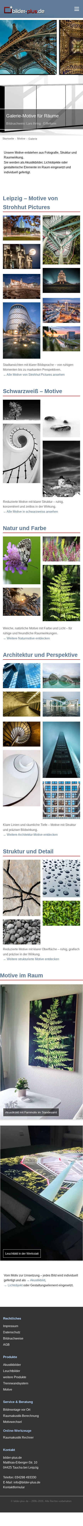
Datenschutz (11, 1332)
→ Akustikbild (35, 1280)
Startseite (8, 138)
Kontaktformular (14, 1487)
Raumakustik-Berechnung (21, 1415)
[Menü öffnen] (76, 9)
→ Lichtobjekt (13, 1285)
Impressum (10, 1326)
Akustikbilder (12, 1364)
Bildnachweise (13, 1338)
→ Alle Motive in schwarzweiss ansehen (30, 511)
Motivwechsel (12, 1421)
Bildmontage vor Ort (16, 1409)
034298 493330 (25, 1477)
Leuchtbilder (11, 1371)
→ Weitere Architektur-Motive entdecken (30, 834)
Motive (21, 138)
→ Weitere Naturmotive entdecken (26, 638)
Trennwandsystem (15, 1383)
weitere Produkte (14, 1377)
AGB (6, 1344)
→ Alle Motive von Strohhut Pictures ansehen (34, 374)
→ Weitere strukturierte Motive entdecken (31, 959)
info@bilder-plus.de (27, 1482)
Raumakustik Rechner (18, 1437)
